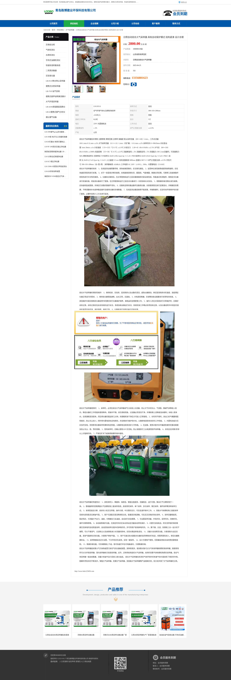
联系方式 (176, 24)
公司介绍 (115, 24)
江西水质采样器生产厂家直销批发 (115, 635)
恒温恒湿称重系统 (53, 65)
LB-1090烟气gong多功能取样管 (56, 132)
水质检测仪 (50, 55)
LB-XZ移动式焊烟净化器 (54, 156)
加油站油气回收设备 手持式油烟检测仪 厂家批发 (149, 635)
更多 (65, 126)
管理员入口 (80, 661)
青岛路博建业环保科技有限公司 (77, 658)
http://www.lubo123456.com (84, 571)
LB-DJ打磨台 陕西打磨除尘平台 (56, 142)
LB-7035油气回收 (53, 91)
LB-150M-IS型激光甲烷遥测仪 (56, 166)
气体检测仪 (50, 50)
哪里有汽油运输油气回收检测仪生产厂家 (174, 635)
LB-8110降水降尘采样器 (55, 81)
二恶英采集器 (51, 71)
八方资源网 (63, 661)
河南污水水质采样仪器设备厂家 (86, 635)
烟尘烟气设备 (51, 117)
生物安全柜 (50, 45)
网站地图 (87, 661)
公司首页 (53, 24)
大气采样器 (70, 30)
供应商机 (74, 24)
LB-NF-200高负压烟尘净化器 (55, 147)
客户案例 (156, 24)
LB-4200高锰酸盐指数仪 (55, 107)
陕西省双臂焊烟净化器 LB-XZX (56, 152)
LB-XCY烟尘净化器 (52, 161)
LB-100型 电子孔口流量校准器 (56, 137)
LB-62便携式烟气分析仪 (55, 112)
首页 (53, 30)
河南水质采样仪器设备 (57, 635)
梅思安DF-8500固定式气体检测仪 (56, 176)
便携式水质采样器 (53, 86)
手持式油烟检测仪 (53, 60)
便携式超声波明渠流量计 (56, 96)
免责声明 (71, 661)
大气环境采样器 (52, 102)
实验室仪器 (50, 76)
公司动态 (135, 24)
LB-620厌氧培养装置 (52, 171)
